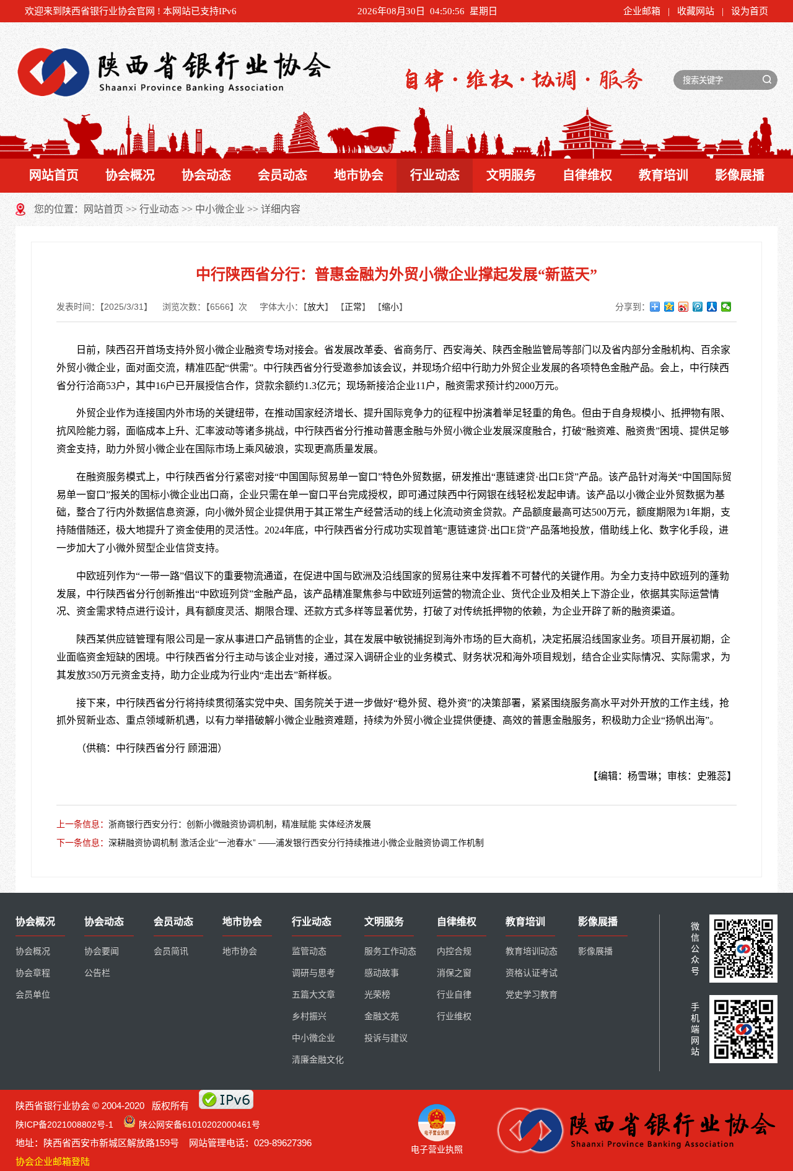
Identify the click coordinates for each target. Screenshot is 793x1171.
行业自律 (454, 994)
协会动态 (206, 175)
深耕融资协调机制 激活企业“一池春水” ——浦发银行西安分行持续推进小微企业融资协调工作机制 (296, 843)
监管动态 (309, 951)
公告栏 (97, 973)
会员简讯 (171, 951)
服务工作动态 (390, 951)
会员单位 (32, 994)
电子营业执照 (437, 1149)
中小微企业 (220, 209)
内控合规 (454, 951)
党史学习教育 (532, 994)
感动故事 (381, 973)
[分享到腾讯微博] (698, 307)
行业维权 (454, 1016)
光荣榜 (377, 994)
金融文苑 (381, 1016)
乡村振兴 (309, 1016)
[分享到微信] (726, 307)
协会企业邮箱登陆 (52, 1161)
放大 (316, 307)
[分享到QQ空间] (669, 307)
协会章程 (32, 973)
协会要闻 (101, 951)
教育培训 (663, 175)
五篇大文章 (313, 994)
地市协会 (358, 175)
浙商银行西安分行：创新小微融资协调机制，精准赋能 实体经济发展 (239, 824)
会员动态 (282, 175)
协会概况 (130, 175)
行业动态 (435, 175)
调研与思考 (313, 973)
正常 (353, 307)
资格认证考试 (532, 973)
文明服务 (511, 175)
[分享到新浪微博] (683, 307)
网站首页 (54, 175)
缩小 (390, 307)
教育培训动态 (532, 951)
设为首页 (749, 11)
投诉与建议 (386, 1038)
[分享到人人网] (712, 307)
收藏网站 (695, 11)
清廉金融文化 (318, 1059)
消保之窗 (454, 973)
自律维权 (587, 175)
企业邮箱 (641, 11)
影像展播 (740, 175)
